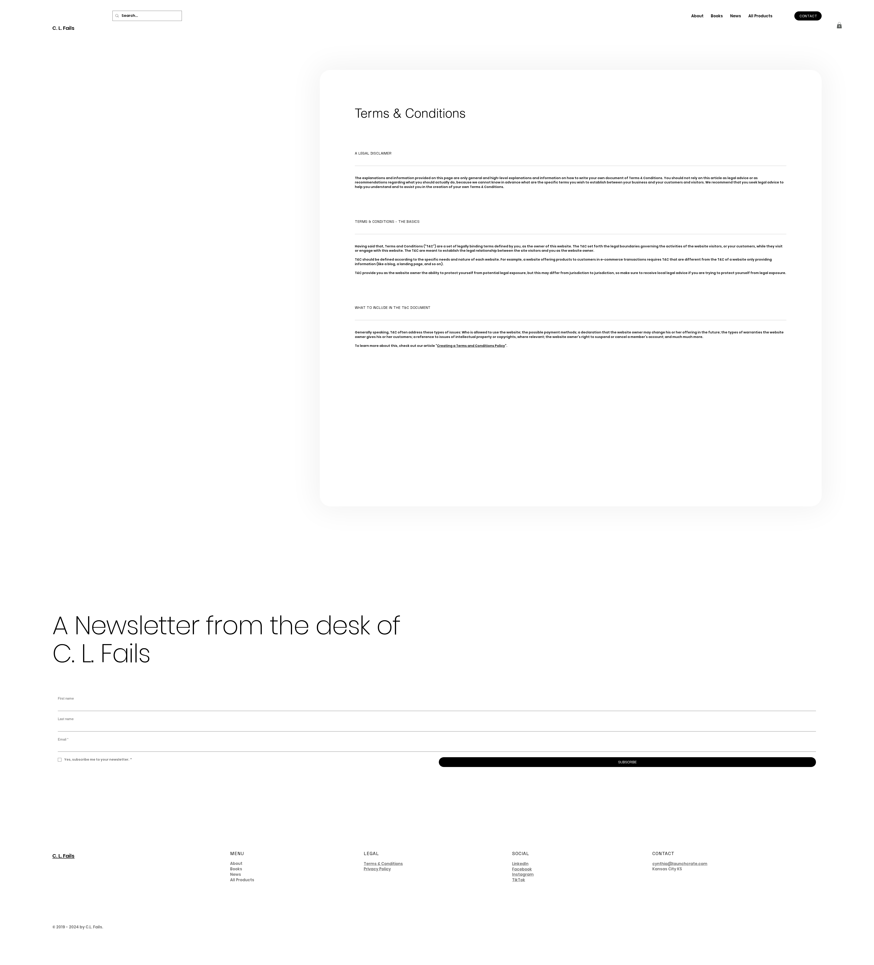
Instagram (523, 874)
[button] (839, 25)
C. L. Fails (63, 28)
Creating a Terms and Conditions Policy (471, 345)
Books (236, 869)
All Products (242, 880)
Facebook (522, 869)
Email (63, 739)
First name (66, 698)
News (235, 874)
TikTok (518, 880)
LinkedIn (520, 863)
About (236, 863)
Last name (66, 719)
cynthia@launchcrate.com (679, 863)
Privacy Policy (377, 869)
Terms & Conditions (383, 863)
